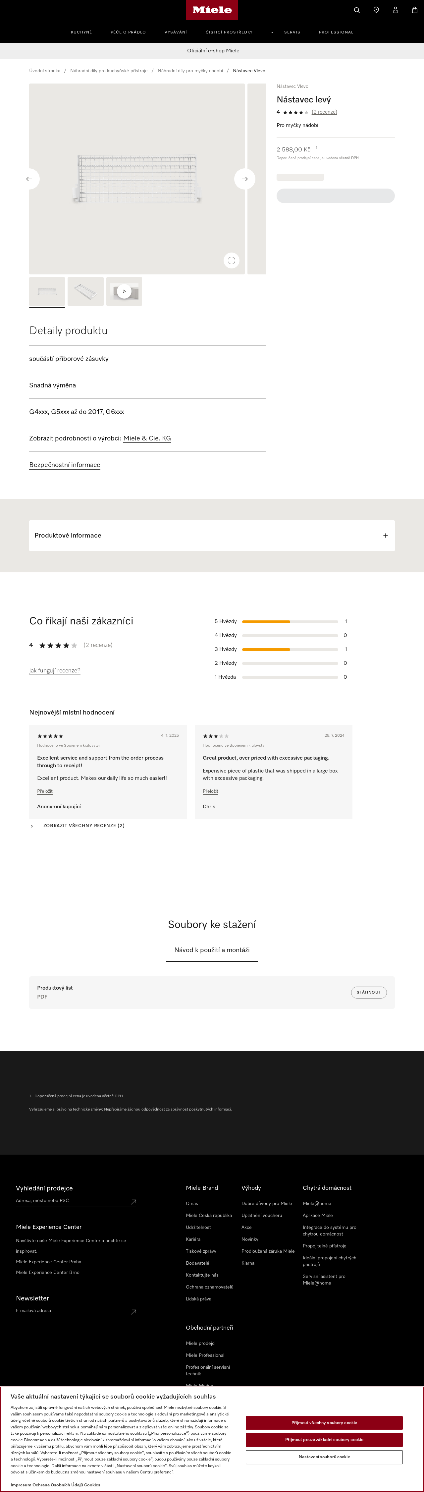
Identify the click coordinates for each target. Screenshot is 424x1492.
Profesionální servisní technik (208, 1370)
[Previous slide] (29, 179)
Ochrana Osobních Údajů (57, 1485)
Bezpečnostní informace (64, 465)
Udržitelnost (198, 1227)
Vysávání (176, 32)
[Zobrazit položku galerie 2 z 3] (85, 292)
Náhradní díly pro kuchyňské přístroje (109, 71)
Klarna (247, 1263)
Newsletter (32, 1298)
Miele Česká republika (209, 1215)
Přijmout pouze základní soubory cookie (324, 1440)
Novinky (249, 1239)
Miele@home (317, 1203)
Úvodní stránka (44, 71)
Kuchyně (81, 32)
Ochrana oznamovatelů (210, 1287)
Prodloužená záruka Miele (268, 1251)
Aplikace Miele (318, 1215)
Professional (336, 32)
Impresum (21, 1485)
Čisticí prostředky (229, 32)
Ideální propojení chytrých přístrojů (329, 1261)
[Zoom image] (231, 260)
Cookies (92, 1485)
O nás (192, 1203)
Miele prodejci (200, 1343)
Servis (292, 32)
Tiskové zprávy (201, 1251)
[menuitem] (85, 31)
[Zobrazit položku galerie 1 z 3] (47, 292)
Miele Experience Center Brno (48, 1272)
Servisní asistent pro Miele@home (324, 1280)
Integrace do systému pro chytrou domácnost (329, 1230)
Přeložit (45, 791)
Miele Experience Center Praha (48, 1262)
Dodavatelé (197, 1263)
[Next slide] (244, 179)
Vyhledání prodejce (44, 1188)
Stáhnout (369, 993)
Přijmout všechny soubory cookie (324, 1423)
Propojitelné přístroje (324, 1246)
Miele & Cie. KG (147, 438)
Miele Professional (205, 1355)
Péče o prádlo (128, 32)
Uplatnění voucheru (261, 1215)
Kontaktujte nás (202, 1275)
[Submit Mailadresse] (133, 1312)
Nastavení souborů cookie (324, 1457)
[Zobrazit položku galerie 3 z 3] (124, 292)
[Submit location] (133, 1202)
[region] (147, 179)
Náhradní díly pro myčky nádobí (190, 71)
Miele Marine (199, 1386)
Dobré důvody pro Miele (266, 1203)
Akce (246, 1227)
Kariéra (193, 1239)
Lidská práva (198, 1299)
